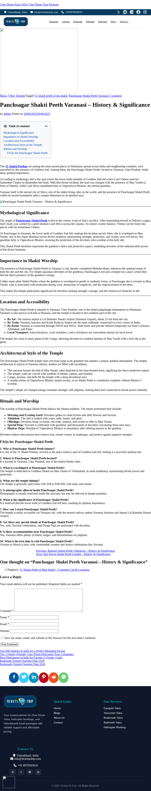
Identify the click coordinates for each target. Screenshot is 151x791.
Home (57, 708)
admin (7, 113)
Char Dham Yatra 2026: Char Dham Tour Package (29, 4)
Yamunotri (53, 21)
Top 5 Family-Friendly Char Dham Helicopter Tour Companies (37, 654)
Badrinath (90, 21)
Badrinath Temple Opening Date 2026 (22, 660)
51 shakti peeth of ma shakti (51, 95)
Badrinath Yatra (113, 722)
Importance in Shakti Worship (20, 136)
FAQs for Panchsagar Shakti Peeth (27, 152)
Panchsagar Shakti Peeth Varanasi (88, 95)
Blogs (113, 21)
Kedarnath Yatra (113, 717)
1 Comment (115, 95)
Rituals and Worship (15, 148)
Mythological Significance (18, 132)
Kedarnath (77, 21)
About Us (124, 21)
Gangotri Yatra (112, 708)
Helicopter (102, 21)
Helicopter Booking (115, 727)
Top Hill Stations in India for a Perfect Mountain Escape (32, 650)
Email (4, 624)
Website (4, 630)
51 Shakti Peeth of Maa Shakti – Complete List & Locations (54, 569)
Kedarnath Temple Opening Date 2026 (22, 664)
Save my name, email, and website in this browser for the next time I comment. (50, 637)
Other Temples (16, 95)
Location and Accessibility (18, 140)
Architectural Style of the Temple (22, 144)
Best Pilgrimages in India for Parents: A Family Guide (31, 657)
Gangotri (66, 21)
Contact (58, 722)
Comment (7, 610)
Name (4, 617)
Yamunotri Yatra (113, 712)
